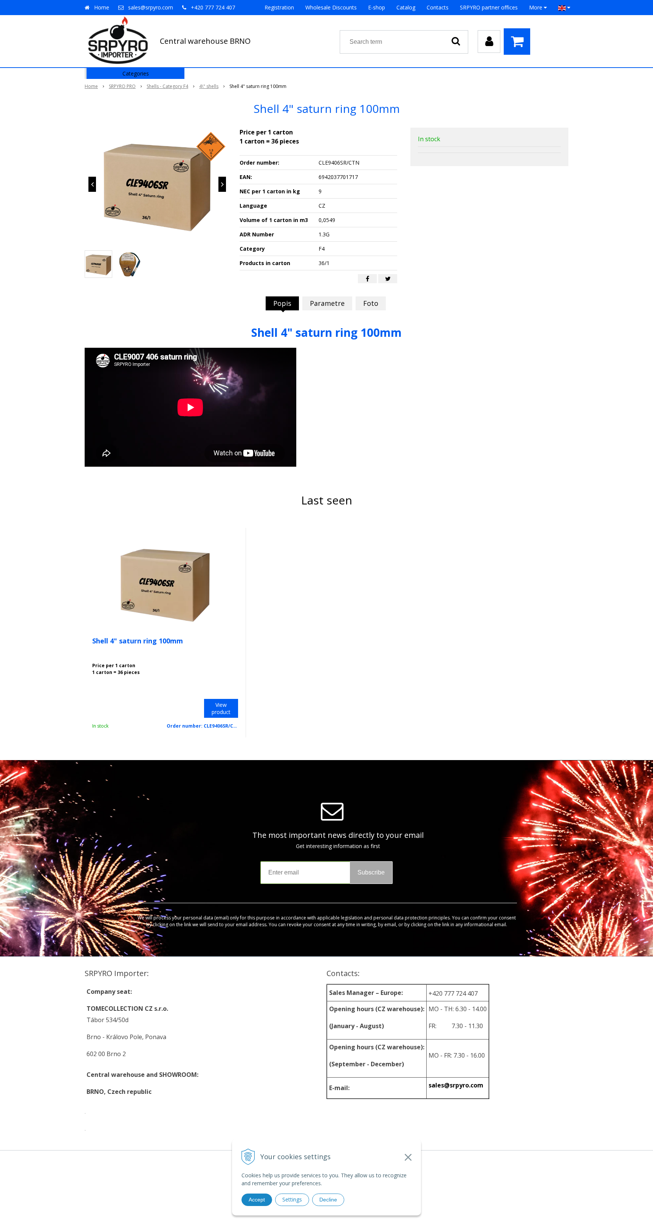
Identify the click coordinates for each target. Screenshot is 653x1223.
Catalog (405, 7)
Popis (282, 303)
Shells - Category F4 (167, 86)
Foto (370, 303)
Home (101, 7)
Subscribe (371, 872)
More (536, 7)
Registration (279, 7)
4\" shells (208, 86)
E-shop (376, 7)
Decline (328, 1200)
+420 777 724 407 (213, 7)
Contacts (438, 7)
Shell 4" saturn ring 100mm (137, 640)
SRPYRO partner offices (489, 7)
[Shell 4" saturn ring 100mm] (157, 184)
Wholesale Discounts (331, 7)
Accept (257, 1200)
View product (221, 708)
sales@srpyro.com (150, 7)
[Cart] (519, 41)
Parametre (327, 303)
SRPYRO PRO (122, 86)
